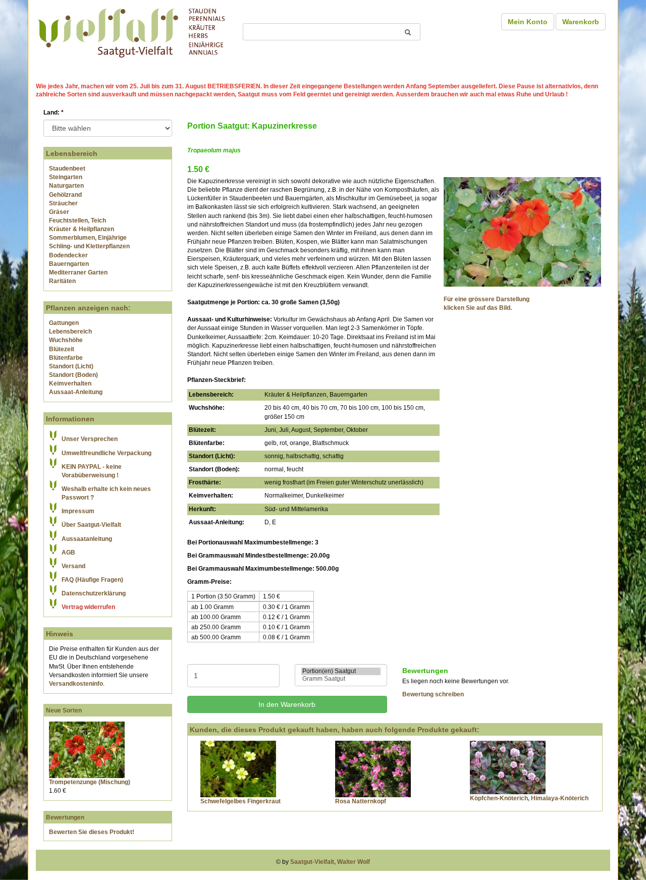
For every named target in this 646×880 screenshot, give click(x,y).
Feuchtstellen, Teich (77, 220)
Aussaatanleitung (87, 538)
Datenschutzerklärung (94, 593)
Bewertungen (65, 817)
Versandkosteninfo (76, 683)
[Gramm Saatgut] (341, 679)
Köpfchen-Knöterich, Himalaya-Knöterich (529, 798)
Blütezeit (61, 349)
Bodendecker (68, 255)
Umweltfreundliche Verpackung (106, 453)
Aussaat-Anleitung (75, 392)
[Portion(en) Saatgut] (341, 671)
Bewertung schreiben (433, 694)
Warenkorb (580, 22)
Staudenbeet (67, 168)
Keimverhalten (70, 383)
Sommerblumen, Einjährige (88, 237)
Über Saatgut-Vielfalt (91, 524)
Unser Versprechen (90, 439)
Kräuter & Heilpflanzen (81, 229)
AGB (68, 552)
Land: (53, 112)
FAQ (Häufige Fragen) (92, 579)
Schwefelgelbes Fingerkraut (240, 801)
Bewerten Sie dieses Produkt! (91, 832)
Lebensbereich (70, 331)
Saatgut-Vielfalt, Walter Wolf (330, 861)
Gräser (59, 211)
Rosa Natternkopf (360, 801)
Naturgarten (66, 185)
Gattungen (64, 322)
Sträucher (63, 203)
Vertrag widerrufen (88, 607)
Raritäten (62, 281)
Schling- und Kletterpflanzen (89, 246)
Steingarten (65, 177)
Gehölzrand (65, 194)
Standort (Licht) (71, 366)
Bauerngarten (69, 263)
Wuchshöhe (66, 340)
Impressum (78, 511)
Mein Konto (528, 22)
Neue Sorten (64, 710)
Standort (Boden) (73, 374)
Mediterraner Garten (78, 272)
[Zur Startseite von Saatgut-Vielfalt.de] (131, 31)
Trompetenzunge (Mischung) (89, 782)
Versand (73, 566)
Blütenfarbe (66, 357)
